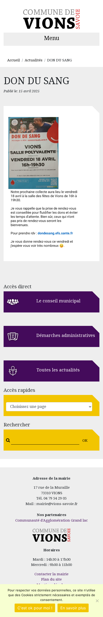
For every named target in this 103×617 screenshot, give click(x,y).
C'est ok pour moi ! (34, 607)
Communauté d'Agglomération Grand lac (51, 520)
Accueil (13, 60)
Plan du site (51, 579)
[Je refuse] (97, 600)
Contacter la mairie (51, 574)
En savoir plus (73, 607)
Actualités (33, 60)
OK (84, 440)
